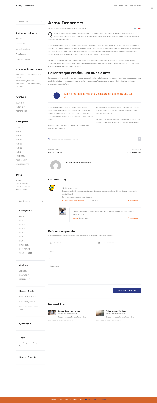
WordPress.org (21, 189)
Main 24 (19, 152)
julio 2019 (20, 103)
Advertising (55, 139)
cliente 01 (19, 39)
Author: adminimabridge (78, 162)
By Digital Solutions (97, 400)
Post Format (82, 28)
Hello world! (20, 44)
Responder (134, 201)
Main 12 (19, 148)
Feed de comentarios (23, 186)
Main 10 (19, 144)
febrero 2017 (21, 111)
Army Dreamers (21, 54)
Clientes (19, 128)
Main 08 (19, 136)
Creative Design (66, 139)
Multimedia (73, 28)
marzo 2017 (20, 107)
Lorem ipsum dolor (23, 49)
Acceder (19, 180)
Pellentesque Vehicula (116, 311)
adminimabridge (63, 28)
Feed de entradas (22, 183)
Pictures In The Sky (23, 59)
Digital (75, 139)
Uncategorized (22, 164)
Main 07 (19, 132)
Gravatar (89, 197)
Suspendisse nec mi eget (69, 311)
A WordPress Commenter (73, 201)
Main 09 (19, 140)
